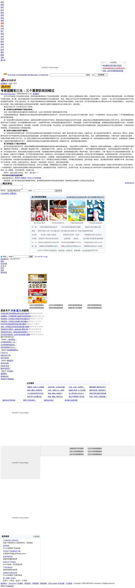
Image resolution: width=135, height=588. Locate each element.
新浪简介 (4, 583)
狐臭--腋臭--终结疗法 (55, 396)
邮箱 (2, 55)
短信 (2, 50)
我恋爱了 (7, 368)
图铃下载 (4, 337)
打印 (2, 268)
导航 (2, 57)
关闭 (2, 270)
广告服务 (20, 583)
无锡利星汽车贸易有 (75, 308)
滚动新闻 (93, 238)
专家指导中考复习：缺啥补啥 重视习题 (14, 329)
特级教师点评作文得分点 (93, 235)
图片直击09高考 (39, 223)
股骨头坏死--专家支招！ (97, 390)
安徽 (54, 231)
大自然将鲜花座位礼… (8, 345)
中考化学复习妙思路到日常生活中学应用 (15, 313)
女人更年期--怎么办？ (76, 393)
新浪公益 (10, 337)
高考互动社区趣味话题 (93, 227)
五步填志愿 (86, 250)
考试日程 (48, 238)
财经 (2, 13)
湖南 (65, 231)
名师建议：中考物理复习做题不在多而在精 (16, 316)
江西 (62, 231)
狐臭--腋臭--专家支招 (34, 390)
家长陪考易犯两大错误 (50, 246)
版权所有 (10, 586)
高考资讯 (53, 250)
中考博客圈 (37, 178)
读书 (2, 39)
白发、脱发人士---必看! (56, 390)
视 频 (34, 246)
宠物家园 (10, 379)
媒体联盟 (100, 238)
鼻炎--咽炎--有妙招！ (55, 393)
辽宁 (76, 231)
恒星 (2, 358)
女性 (2, 36)
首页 (2, 2)
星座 (2, 44)
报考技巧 (69, 250)
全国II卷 (66, 235)
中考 (10, 83)
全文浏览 (4, 263)
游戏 (2, 34)
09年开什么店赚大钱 (34, 396)
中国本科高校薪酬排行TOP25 (71, 242)
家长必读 (76, 197)
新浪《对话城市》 (29, 400)
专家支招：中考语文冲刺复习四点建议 (14, 321)
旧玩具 (3, 366)
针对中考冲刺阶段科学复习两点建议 (13, 324)
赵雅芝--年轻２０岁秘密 (35, 387)
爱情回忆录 (5, 376)
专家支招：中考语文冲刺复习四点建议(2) (15, 319)
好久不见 (7, 355)
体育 (2, 7)
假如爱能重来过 (12, 350)
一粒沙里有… (11, 339)
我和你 (6, 358)
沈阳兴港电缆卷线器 (75, 305)
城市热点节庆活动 (9, 400)
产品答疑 (69, 583)
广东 (51, 231)
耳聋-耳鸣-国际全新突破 (97, 393)
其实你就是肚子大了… (8, 347)
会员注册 (61, 583)
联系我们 (28, 583)
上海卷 (48, 235)
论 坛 (34, 242)
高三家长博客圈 (90, 197)
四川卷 (71, 235)
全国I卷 (53, 235)
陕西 (72, 231)
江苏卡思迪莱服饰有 (37, 305)
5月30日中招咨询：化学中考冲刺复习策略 (15, 334)
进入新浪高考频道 (39, 197)
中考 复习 (16, 310)
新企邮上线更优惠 (71, 400)
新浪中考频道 (20, 178)
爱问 (2, 52)
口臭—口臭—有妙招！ (77, 387)
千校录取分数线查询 (95, 223)
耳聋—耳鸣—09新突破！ (98, 396)
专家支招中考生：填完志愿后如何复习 (14, 332)
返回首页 (4, 272)
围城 (2, 368)
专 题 (34, 227)
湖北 (69, 231)
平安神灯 (10, 371)
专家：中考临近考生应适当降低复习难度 (15, 327)
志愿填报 (67, 238)
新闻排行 (42, 238)
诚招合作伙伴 (49, 400)
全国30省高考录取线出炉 (48, 227)
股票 (2, 15)
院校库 (82, 197)
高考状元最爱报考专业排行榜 (48, 242)
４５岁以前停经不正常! (35, 393)
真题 (33, 231)
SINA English (52, 583)
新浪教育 (4, 83)
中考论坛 (29, 178)
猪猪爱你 (4, 374)
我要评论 (8, 193)
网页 (4, 257)
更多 (79, 231)
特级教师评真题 (87, 231)
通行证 (3, 60)
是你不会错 (5, 363)
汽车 (2, 28)
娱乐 (2, 10)
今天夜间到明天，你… (8, 342)
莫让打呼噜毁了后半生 (77, 396)
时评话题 (61, 250)
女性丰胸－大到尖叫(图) (56, 387)
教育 (2, 42)
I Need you (4, 353)
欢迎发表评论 (129, 183)
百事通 (34, 238)
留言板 (3, 259)
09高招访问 (100, 197)
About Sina (12, 583)
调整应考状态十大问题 (94, 246)
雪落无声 (4, 379)
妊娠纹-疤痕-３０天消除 (77, 390)
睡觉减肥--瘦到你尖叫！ (97, 387)
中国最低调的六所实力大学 (93, 242)
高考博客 (77, 250)
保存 (2, 261)
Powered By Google (41, 257)
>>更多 (76, 235)
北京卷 (43, 235)
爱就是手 (10, 360)
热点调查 (86, 238)
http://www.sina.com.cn (8, 94)
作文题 (34, 235)
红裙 (2, 355)
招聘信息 (35, 583)
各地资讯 (70, 197)
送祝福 (75, 238)
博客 (2, 20)
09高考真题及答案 (77, 223)
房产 (2, 31)
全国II (44, 231)
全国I (39, 231)
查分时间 (55, 238)
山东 (47, 231)
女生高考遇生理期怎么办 (72, 246)
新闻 (2, 5)
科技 (2, 18)
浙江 (58, 231)
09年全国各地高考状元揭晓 (71, 227)
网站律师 (43, 583)
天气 (2, 47)
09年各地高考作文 (58, 223)
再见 (7, 366)
